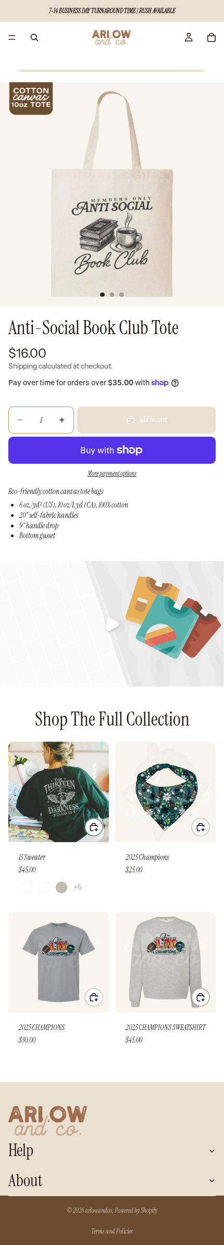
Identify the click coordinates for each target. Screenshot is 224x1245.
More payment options (112, 473)
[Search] (34, 37)
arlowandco (98, 1210)
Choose (102, 826)
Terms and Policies (112, 1231)
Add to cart (153, 419)
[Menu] (12, 37)
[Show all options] (77, 887)
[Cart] (211, 37)
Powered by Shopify (136, 1210)
